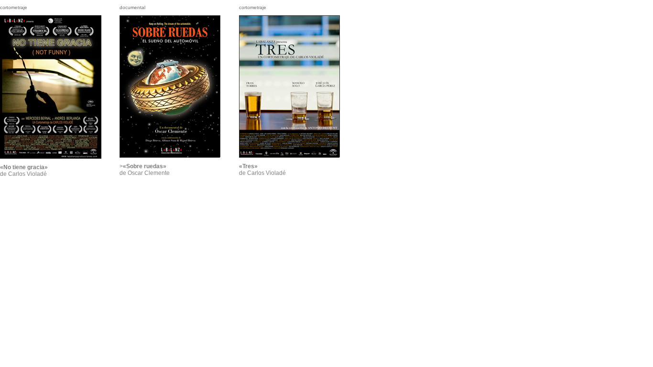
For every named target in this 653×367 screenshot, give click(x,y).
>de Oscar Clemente (145, 169)
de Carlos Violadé (24, 170)
